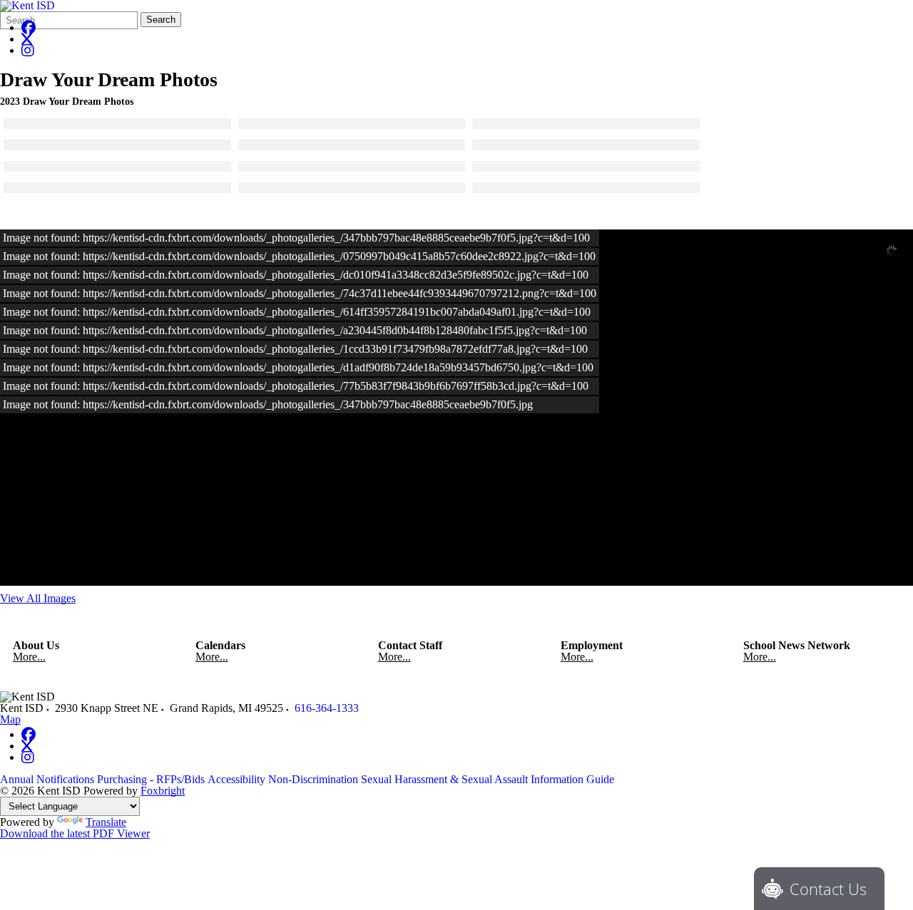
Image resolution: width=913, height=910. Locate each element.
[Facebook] (28, 27)
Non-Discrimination (313, 779)
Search (160, 19)
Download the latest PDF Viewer (75, 833)
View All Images (38, 598)
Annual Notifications (47, 779)
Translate (106, 822)
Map (10, 719)
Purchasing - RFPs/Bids (151, 779)
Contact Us (828, 888)
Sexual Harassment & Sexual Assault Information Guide (487, 779)
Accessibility (236, 779)
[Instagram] (27, 50)
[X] (26, 39)
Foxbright (163, 791)
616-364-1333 (327, 708)
